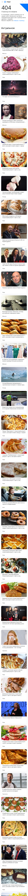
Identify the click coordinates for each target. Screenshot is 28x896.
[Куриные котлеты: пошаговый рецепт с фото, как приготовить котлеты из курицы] (14, 593)
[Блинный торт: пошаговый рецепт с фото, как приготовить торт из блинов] (14, 880)
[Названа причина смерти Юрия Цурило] (14, 283)
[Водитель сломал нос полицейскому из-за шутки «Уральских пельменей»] (14, 402)
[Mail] (5, 2)
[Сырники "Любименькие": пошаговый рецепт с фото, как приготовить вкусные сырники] (14, 450)
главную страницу (19, 20)
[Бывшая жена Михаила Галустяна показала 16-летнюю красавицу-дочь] (14, 617)
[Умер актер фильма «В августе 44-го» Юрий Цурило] (14, 235)
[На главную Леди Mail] (8, 2)
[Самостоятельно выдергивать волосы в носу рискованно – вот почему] (14, 641)
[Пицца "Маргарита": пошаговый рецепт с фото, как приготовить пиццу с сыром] (14, 426)
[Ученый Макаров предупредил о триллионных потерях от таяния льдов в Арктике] (14, 378)
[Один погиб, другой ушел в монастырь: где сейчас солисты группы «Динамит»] (14, 259)
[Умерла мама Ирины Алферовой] (14, 713)
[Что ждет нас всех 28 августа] (14, 91)
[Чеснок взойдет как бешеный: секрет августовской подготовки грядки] (14, 187)
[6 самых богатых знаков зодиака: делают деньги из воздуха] (14, 784)
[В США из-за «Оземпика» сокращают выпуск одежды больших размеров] (14, 354)
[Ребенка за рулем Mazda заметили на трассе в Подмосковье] (14, 498)
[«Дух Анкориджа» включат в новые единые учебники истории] (14, 856)
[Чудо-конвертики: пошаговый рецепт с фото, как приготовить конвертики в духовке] (14, 330)
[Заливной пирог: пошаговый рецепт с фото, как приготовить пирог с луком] (14, 139)
